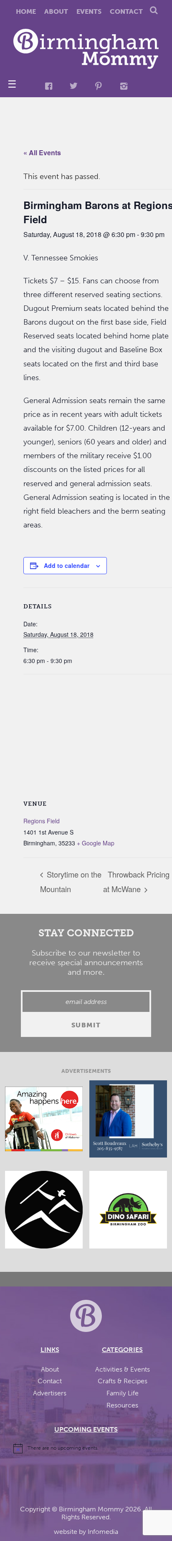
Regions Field (41, 821)
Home (26, 11)
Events (88, 11)
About (56, 11)
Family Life (122, 1393)
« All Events (42, 152)
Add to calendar (66, 565)
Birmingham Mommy (91, 1509)
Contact (126, 11)
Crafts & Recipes (122, 1381)
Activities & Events (122, 1369)
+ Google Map (95, 843)
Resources (122, 1405)
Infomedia (103, 1532)
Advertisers (49, 1393)
